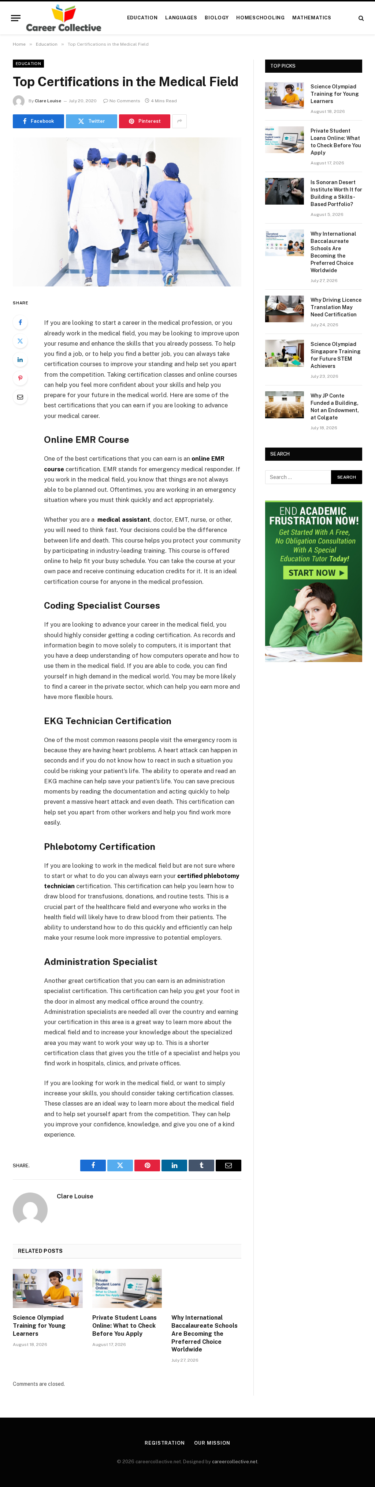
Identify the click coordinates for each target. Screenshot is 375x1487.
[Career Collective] (63, 18)
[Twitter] (20, 341)
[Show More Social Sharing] (179, 121)
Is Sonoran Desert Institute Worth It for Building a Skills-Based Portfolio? (336, 193)
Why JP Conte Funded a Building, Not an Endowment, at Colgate (335, 407)
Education (142, 17)
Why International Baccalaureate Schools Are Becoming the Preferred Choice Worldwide (204, 1333)
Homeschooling (260, 17)
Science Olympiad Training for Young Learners (39, 1325)
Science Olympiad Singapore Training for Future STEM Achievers (336, 355)
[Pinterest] (20, 378)
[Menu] (16, 18)
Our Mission (212, 1443)
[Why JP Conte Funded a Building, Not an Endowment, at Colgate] (284, 404)
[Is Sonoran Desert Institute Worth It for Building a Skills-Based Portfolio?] (284, 191)
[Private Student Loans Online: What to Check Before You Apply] (127, 1288)
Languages (181, 17)
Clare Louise (48, 100)
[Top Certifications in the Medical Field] (127, 211)
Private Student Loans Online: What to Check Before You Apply (124, 1325)
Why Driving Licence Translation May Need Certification (336, 307)
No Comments (124, 100)
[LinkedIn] (20, 359)
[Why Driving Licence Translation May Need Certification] (284, 309)
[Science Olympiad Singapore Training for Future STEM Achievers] (284, 353)
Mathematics (311, 17)
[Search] (360, 18)
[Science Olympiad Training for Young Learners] (48, 1288)
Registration (165, 1443)
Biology (217, 17)
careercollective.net (234, 1461)
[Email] (20, 396)
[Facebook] (20, 322)
